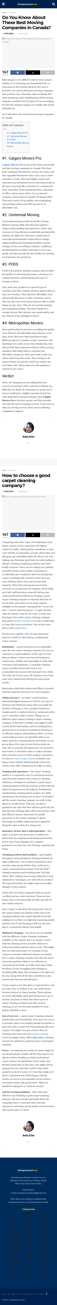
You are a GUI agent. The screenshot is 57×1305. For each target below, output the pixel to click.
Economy (13, 1251)
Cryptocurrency (15, 1242)
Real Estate (43, 1218)
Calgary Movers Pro (12, 164)
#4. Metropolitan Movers (18, 143)
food (28, 1215)
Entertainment (14, 1259)
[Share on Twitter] (33, 72)
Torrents (43, 1253)
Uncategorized (44, 1260)
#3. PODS (11, 139)
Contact (40, 1294)
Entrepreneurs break (14, 1263)
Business (12, 12)
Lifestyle (28, 1253)
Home (4, 12)
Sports (43, 1233)
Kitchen (28, 1246)
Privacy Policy (27, 1294)
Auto (13, 1218)
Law (28, 1249)
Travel (43, 1256)
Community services (13, 1237)
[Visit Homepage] (28, 4)
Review (43, 1225)
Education (13, 1255)
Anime (14, 1215)
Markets (28, 1256)
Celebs (14, 1233)
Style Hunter (43, 1246)
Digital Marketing (13, 1247)
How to (28, 1242)
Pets (28, 1276)
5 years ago (22, 33)
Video (43, 1263)
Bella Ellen (9, 33)
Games (28, 1225)
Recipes (43, 1222)
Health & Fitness (28, 1234)
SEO (43, 1229)
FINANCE (14, 1275)
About (14, 1294)
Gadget (28, 1218)
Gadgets (28, 1222)
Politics (43, 1215)
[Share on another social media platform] (48, 72)
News (28, 1269)
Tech (43, 1249)
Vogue (43, 1267)
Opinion (28, 1273)
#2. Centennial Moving (17, 136)
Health (28, 1229)
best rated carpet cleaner (22, 758)
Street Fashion (43, 1241)
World (43, 1274)
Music (28, 1260)
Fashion (13, 1268)
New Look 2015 (28, 1264)
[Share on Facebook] (17, 72)
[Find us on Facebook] (46, 1294)
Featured (14, 1271)
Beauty (14, 1222)
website (43, 1271)
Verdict (10, 146)
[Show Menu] (3, 4)
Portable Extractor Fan (24, 620)
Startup (43, 1236)
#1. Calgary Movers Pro (17, 133)
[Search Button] (53, 4)
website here (20, 628)
